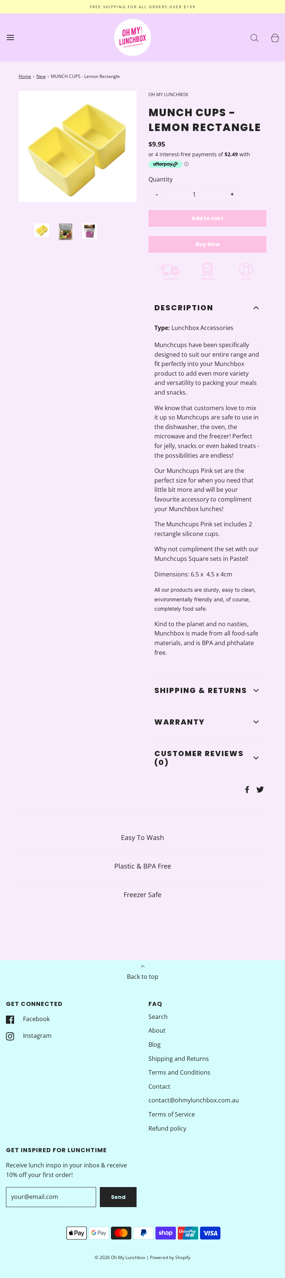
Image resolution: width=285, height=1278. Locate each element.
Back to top (142, 977)
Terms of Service (171, 1114)
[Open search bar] (254, 37)
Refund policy (167, 1128)
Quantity (160, 179)
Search (158, 1017)
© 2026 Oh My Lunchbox (120, 1257)
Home (25, 76)
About (157, 1030)
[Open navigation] (10, 37)
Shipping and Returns (178, 1059)
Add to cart (207, 218)
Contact (159, 1086)
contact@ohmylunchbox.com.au (193, 1100)
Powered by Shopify (170, 1257)
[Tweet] (259, 789)
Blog (154, 1044)
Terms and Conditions (179, 1072)
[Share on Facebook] (246, 789)
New (41, 76)
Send (118, 1197)
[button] (41, 230)
